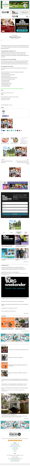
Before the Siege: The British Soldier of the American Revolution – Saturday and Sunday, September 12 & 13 (14, 388)
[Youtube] (13, 440)
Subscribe (15, 214)
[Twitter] (15, 440)
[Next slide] (27, 324)
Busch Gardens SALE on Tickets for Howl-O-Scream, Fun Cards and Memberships (12, 301)
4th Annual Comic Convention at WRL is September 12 (20, 259)
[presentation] (8, 240)
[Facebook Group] (18, 440)
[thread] (21, 440)
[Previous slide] (2, 324)
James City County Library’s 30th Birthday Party (9, 414)
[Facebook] (8, 440)
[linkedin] (19, 440)
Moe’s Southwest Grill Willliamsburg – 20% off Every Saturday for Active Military (22, 161)
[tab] (4, 232)
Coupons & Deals (15, 447)
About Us (15, 449)
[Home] (12, 35)
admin (13, 38)
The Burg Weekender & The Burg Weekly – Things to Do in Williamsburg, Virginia (7, 246)
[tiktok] (16, 440)
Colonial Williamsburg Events (15, 445)
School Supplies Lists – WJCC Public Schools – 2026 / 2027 (9, 308)
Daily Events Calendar (15, 448)
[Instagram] (10, 440)
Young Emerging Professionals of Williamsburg (7, 161)
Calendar (27, 16)
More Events (26, 313)
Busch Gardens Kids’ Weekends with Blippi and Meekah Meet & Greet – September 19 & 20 (7, 329)
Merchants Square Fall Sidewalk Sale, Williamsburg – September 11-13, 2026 (20, 329)
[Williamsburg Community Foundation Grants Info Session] (24, 140)
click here (10, 104)
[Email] (8, 116)
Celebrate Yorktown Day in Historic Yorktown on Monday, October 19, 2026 (18, 349)
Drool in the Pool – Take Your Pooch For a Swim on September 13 (8, 259)
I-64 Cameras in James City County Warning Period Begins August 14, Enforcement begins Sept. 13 (14, 379)
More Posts (26, 418)
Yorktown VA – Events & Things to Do (15, 446)
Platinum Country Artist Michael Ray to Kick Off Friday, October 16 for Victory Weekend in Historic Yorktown (14, 305)
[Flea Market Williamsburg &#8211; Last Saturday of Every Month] (14, 140)
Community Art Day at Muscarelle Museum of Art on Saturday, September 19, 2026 (21, 246)
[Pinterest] (12, 440)
